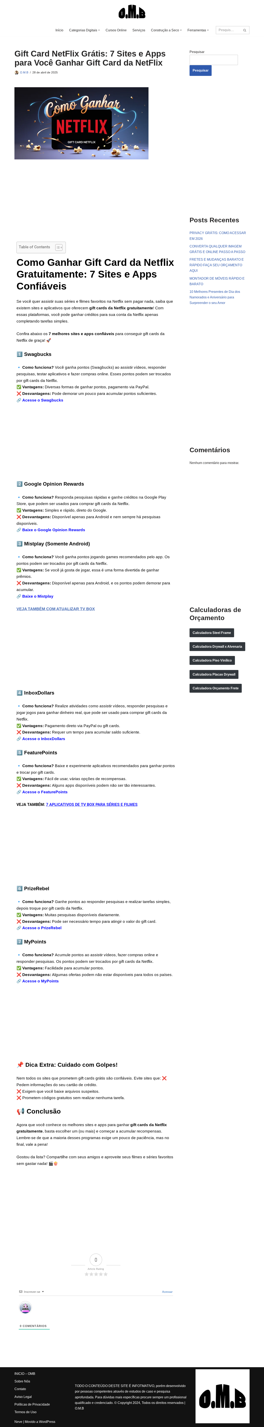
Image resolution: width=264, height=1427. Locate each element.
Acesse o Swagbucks (42, 400)
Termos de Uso (25, 1412)
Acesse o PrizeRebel (41, 928)
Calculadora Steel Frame (212, 633)
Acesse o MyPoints (40, 981)
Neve (18, 1421)
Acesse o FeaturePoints (45, 792)
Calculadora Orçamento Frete (216, 688)
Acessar (167, 1291)
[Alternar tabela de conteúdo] (56, 247)
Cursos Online (116, 30)
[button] (99, 30)
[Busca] (245, 30)
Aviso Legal (23, 1397)
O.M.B (24, 72)
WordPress (47, 1421)
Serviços (138, 30)
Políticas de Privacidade (32, 1404)
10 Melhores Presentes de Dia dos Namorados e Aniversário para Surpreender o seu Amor (215, 297)
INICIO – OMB (24, 1373)
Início (59, 30)
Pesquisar (197, 52)
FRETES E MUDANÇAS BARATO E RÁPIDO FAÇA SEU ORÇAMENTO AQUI (217, 265)
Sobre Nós (22, 1381)
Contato (20, 1389)
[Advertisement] (95, 204)
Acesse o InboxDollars (43, 739)
